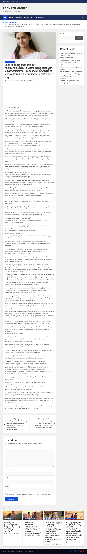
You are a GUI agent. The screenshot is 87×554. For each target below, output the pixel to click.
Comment (8, 447)
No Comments (29, 80)
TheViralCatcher (15, 8)
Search (62, 34)
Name (7, 470)
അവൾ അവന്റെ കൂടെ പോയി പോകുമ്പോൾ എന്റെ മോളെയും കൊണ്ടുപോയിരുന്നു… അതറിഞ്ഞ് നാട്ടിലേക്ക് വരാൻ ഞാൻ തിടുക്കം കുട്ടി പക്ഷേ (42, 423)
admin (17, 533)
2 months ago (9, 533)
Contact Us (28, 17)
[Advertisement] (29, 95)
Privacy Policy (40, 17)
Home (11, 17)
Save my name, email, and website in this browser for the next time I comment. (29, 494)
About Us (19, 17)
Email (7, 478)
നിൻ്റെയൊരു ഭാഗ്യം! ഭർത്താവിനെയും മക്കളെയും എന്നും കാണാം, (71, 67)
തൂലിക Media (19, 80)
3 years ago (9, 80)
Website (7, 486)
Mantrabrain (30, 551)
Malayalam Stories (10, 62)
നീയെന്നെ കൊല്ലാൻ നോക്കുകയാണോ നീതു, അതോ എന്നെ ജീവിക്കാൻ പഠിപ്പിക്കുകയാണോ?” (33, 528)
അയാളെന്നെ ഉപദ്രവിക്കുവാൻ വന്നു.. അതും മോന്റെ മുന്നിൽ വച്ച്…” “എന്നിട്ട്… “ (12, 527)
